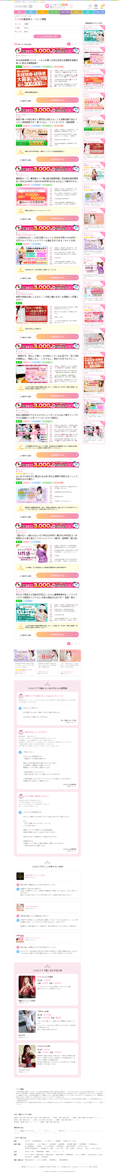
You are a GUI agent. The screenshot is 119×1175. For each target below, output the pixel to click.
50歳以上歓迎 (59, 1154)
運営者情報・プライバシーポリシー (29, 1166)
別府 (43, 1120)
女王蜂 (18, 117)
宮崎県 (58, 1120)
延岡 (70, 1120)
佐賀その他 (65, 1117)
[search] (22, 6)
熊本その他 (26, 1120)
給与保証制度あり (37, 1141)
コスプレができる (82, 1146)
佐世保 (83, 1117)
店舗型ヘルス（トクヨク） (27, 1131)
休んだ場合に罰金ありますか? (37, 796)
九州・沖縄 (65, 12)
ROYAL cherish (43, 672)
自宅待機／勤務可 (72, 1144)
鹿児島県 (16, 1122)
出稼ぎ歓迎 (45, 1157)
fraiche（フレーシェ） (24, 592)
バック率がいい (49, 1141)
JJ (17, 57)
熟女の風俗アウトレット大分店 (35, 875)
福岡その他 (46, 1117)
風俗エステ (62, 1131)
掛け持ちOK (28, 1157)
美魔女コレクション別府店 (27, 1001)
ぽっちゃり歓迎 (29, 1154)
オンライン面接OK (42, 1160)
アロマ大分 (87, 284)
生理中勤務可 (83, 1144)
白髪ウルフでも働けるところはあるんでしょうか (44, 696)
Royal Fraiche (21, 533)
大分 (40, 1120)
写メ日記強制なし (30, 1144)
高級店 (47, 1151)
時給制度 (58, 1141)
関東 (19, 12)
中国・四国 (54, 12)
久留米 (40, 1117)
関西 (30, 12)
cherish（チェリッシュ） (25, 353)
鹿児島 (22, 1122)
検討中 (102, 7)
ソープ (16, 1131)
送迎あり (39, 1146)
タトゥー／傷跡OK (80, 1154)
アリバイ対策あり (49, 1146)
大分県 (35, 1120)
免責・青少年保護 (93, 1166)
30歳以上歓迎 (39, 1154)
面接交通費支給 (63, 1160)
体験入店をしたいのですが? (36, 732)
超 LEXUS (19, 471)
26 (30, 473)
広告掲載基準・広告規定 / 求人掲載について (49, 1166)
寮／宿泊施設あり (30, 1146)
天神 (28, 1117)
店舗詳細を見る (57, 100)
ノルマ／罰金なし (42, 1144)
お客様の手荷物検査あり (31, 1148)
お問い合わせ (75, 1166)
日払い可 (27, 1141)
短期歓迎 (36, 1157)
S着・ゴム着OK (70, 1148)
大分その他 (49, 1120)
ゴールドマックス (22, 176)
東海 (42, 12)
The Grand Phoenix (67, 672)
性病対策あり (60, 1146)
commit (86, 96)
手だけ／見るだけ (96, 1148)
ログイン (89, 8)
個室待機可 (62, 1144)
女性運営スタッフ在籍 (47, 1148)
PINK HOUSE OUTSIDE (24, 294)
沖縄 (50, 1122)
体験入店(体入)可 (29, 1160)
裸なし (87, 1148)
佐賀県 (55, 1117)
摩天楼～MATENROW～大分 (26, 235)
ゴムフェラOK (59, 1148)
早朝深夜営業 (39, 1151)
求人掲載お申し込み (65, 1166)
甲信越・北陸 (99, 12)
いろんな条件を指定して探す (48, 36)
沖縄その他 (56, 1122)
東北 (88, 12)
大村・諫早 (89, 1117)
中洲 (24, 1117)
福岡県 (16, 1117)
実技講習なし (53, 1160)
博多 (21, 1117)
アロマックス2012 (22, 412)
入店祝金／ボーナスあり (69, 1141)
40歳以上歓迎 (49, 1154)
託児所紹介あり (93, 1144)
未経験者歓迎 (69, 1154)
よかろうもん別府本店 (69, 784)
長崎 (79, 1117)
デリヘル (46, 1131)
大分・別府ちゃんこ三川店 (68, 720)
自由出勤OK (52, 1144)
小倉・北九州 (33, 1117)
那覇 (47, 1122)
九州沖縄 (71, 6)
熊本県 (16, 1120)
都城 (66, 1120)
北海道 (76, 12)
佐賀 (60, 1117)
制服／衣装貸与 (71, 1146)
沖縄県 (42, 1122)
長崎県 (74, 1117)
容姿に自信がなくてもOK (95, 1154)
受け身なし (80, 1148)
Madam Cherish (20, 672)
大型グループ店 (29, 1151)
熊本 (21, 1120)
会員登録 (96, 8)
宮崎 (63, 1120)
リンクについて (83, 1166)
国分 (26, 1122)
